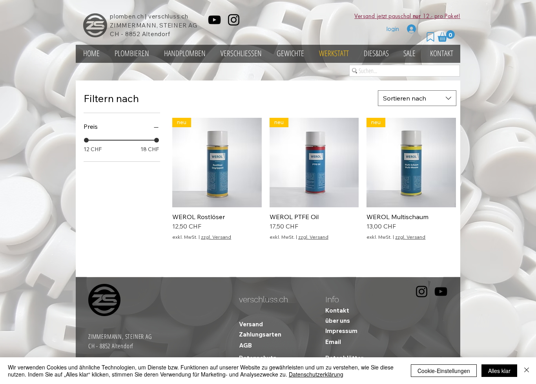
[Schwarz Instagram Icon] (233, 19)
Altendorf (156, 34)
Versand (251, 324)
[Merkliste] (430, 37)
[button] (446, 36)
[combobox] (417, 98)
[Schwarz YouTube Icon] (214, 19)
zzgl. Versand (216, 237)
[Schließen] (526, 371)
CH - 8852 (125, 34)
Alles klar (499, 371)
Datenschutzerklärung (316, 374)
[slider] (86, 140)
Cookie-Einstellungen (443, 371)
